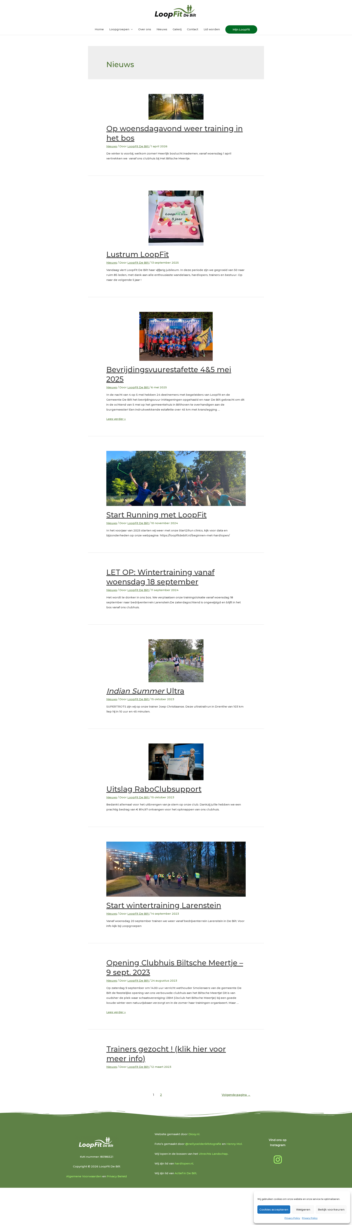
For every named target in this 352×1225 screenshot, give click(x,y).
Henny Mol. (234, 1144)
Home (99, 29)
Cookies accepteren (273, 1209)
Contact (192, 29)
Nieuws (162, 29)
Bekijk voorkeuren (331, 1209)
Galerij (177, 29)
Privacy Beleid (117, 1176)
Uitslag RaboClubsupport (153, 789)
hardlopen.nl (184, 1163)
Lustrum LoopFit (137, 254)
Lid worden (212, 29)
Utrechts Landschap (213, 1153)
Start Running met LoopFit (156, 514)
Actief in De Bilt (185, 1173)
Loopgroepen (119, 29)
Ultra (145, 690)
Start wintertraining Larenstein (163, 905)
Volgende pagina (236, 1095)
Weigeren (303, 1209)
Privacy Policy (292, 1218)
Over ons (144, 29)
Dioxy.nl (193, 1134)
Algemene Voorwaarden (84, 1176)
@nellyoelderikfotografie (203, 1144)
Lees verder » (116, 419)
